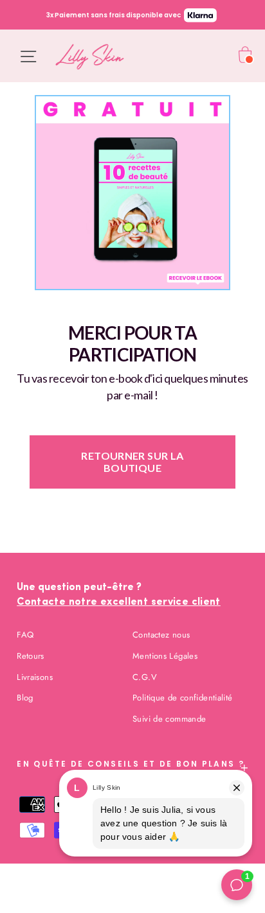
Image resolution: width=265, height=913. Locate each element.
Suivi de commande (169, 719)
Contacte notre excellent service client (119, 602)
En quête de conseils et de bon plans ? (130, 763)
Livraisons (35, 677)
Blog (25, 697)
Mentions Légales (164, 656)
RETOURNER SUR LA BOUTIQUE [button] (132, 461)
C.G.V (144, 677)
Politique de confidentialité (182, 697)
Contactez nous (161, 635)
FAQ (25, 635)
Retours (30, 656)
